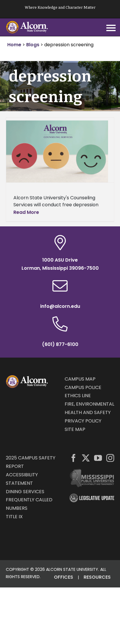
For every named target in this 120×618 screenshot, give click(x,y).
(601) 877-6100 (60, 344)
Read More (26, 212)
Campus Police (83, 387)
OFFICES (63, 577)
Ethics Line (78, 395)
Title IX (14, 516)
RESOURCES (97, 577)
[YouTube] (98, 458)
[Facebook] (73, 458)
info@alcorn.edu (60, 306)
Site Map (75, 429)
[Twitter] (86, 458)
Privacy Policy (83, 421)
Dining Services (25, 491)
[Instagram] (110, 458)
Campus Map (80, 379)
